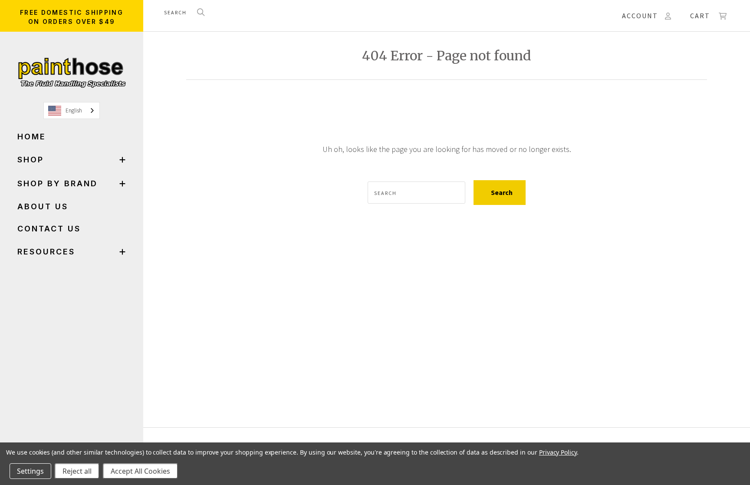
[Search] (201, 12)
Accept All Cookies (140, 471)
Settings (30, 471)
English (74, 110)
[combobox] (71, 110)
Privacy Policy (558, 452)
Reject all (77, 471)
